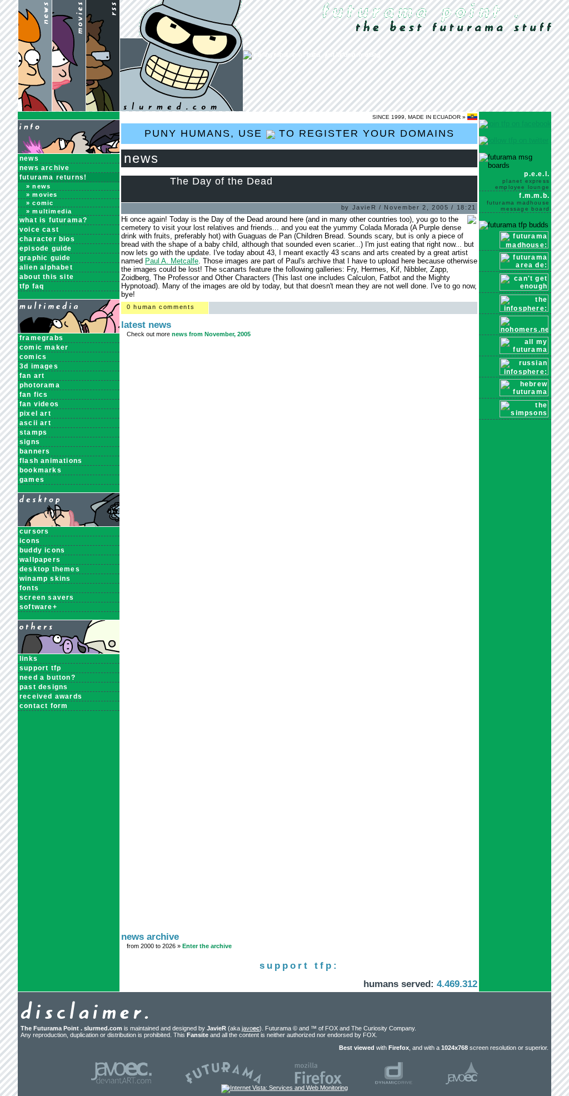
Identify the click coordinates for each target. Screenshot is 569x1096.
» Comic (39, 203)
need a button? (47, 677)
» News (38, 186)
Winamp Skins (45, 578)
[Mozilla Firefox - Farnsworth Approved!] (318, 1082)
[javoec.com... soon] (462, 1082)
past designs (43, 687)
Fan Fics (33, 394)
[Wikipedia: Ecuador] (472, 117)
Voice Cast (39, 229)
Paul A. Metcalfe (171, 261)
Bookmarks (40, 470)
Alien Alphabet (46, 267)
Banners (34, 451)
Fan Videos (39, 404)
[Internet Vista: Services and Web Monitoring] (284, 1087)
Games (31, 480)
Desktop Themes (49, 569)
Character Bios (47, 239)
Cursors (34, 531)
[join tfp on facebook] (515, 123)
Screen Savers (46, 597)
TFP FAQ (31, 286)
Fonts (29, 588)
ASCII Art (35, 423)
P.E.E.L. (522, 180)
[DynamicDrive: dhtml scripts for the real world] (393, 1082)
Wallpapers (40, 560)
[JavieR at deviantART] (121, 1082)
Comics (33, 357)
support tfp (40, 668)
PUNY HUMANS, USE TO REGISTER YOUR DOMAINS (299, 133)
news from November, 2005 (211, 334)
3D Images (38, 366)
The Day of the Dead (221, 181)
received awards (50, 696)
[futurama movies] (69, 108)
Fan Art (31, 376)
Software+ (38, 607)
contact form (43, 706)
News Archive (44, 168)
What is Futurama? (53, 220)
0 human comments (160, 306)
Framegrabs (41, 338)
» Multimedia (49, 211)
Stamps (33, 432)
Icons (29, 541)
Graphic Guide (45, 258)
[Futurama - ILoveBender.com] (223, 1082)
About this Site (46, 277)
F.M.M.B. (518, 202)
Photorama (39, 385)
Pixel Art (35, 413)
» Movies (42, 194)
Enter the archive (207, 946)
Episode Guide (45, 248)
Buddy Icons (42, 550)
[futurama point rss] (103, 108)
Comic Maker (43, 347)
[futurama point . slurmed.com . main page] (181, 108)
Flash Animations (50, 461)
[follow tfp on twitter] (513, 140)
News (29, 158)
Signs (29, 442)
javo (250, 1028)
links (28, 658)
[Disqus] (299, 493)
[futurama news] (35, 108)
